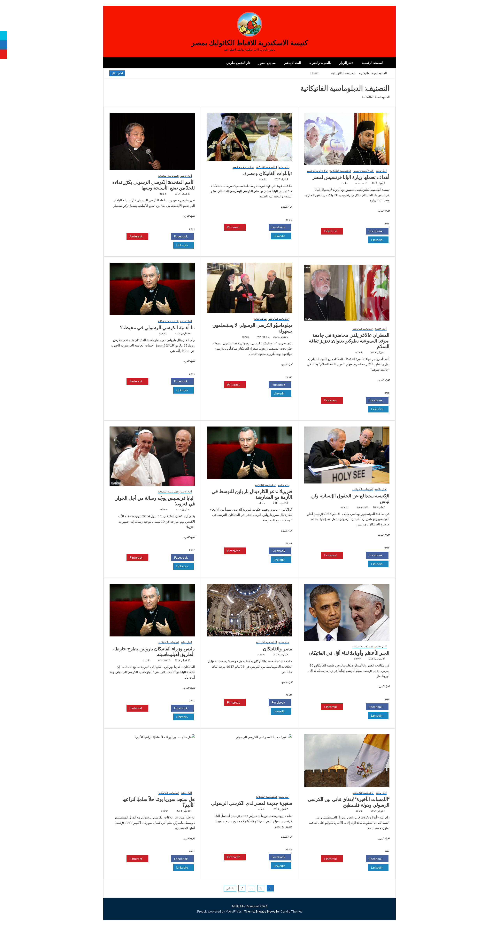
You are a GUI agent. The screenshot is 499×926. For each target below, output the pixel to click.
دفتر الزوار (346, 63)
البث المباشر (292, 63)
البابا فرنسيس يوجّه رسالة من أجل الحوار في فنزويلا (155, 500)
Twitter (353, 231)
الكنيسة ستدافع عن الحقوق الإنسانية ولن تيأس (350, 498)
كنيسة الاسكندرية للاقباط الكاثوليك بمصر (249, 42)
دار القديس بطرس (238, 63)
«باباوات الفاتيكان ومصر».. (267, 173)
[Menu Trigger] (468, 8)
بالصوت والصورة (320, 63)
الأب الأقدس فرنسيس (363, 171)
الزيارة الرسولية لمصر (317, 171)
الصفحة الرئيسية (372, 63)
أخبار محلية (381, 171)
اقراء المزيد (383, 211)
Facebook (376, 231)
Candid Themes (291, 911)
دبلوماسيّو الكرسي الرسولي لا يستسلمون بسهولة (252, 328)
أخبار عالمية (186, 176)
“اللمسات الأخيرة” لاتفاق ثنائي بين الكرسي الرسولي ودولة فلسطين (348, 802)
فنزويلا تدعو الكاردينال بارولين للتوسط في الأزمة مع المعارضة (252, 494)
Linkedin (377, 240)
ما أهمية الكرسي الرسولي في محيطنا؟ (157, 327)
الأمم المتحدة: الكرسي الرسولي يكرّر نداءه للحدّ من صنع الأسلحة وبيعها (153, 185)
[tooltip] (3, 35)
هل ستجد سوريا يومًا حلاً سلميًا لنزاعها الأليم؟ (158, 802)
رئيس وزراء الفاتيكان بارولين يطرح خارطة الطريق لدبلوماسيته (154, 651)
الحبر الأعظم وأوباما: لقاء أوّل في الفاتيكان (349, 653)
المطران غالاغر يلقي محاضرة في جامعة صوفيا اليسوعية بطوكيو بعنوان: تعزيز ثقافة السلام (349, 340)
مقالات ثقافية (260, 319)
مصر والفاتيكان (277, 648)
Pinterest (331, 231)
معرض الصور (267, 63)
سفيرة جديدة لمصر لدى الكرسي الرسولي (251, 803)
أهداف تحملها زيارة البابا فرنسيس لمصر (350, 177)
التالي (230, 888)
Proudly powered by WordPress (219, 911)
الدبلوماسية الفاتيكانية (340, 171)
